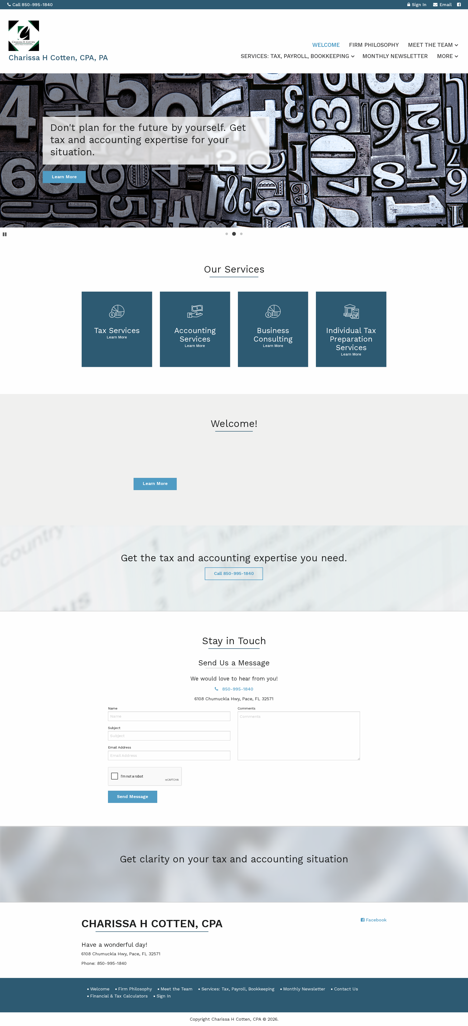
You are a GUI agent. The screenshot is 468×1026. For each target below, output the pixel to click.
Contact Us (346, 988)
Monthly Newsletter (395, 56)
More (445, 56)
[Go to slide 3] (241, 233)
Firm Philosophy (374, 45)
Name (112, 708)
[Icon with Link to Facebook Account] (459, 4)
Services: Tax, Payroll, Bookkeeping (295, 56)
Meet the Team (430, 45)
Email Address (119, 747)
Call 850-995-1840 (32, 4)
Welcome (326, 45)
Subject (114, 728)
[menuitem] (326, 44)
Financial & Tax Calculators (119, 995)
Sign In (419, 4)
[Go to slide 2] (234, 233)
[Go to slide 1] (226, 233)
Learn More (155, 483)
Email (445, 4)
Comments (246, 708)
